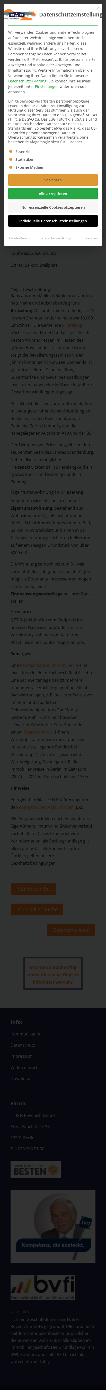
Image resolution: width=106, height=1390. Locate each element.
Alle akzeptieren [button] (53, 193)
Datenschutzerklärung (27, 81)
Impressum (89, 238)
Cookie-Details (19, 238)
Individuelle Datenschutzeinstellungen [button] (53, 220)
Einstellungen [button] (47, 86)
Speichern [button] (53, 180)
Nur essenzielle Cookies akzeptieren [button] (53, 207)
